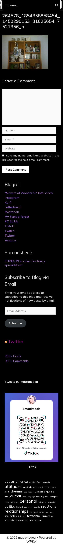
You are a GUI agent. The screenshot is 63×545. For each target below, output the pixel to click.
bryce (53, 487)
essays (30, 492)
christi (7, 492)
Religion (34, 511)
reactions (48, 506)
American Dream (35, 482)
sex (47, 512)
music (7, 502)
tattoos (22, 516)
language (31, 497)
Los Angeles (42, 496)
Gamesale (40, 491)
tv (52, 516)
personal (28, 501)
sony (51, 512)
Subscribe (15, 323)
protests (37, 507)
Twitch (9, 231)
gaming (50, 491)
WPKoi (31, 541)
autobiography (38, 487)
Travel (45, 516)
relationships (16, 511)
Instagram (12, 198)
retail (41, 511)
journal (15, 496)
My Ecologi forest (17, 216)
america (21, 481)
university (9, 520)
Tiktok (9, 226)
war (32, 520)
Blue (47, 487)
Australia (27, 487)
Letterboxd (12, 207)
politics (10, 506)
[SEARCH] (57, 5)
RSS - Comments (17, 361)
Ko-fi (8, 202)
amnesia (46, 482)
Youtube (10, 240)
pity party (42, 502)
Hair (6, 497)
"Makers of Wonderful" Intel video (29, 193)
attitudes (13, 486)
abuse (9, 481)
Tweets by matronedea (21, 381)
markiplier (53, 497)
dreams (16, 491)
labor (24, 497)
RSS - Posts (13, 356)
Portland (19, 507)
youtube (38, 520)
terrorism (33, 516)
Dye (25, 492)
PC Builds (11, 221)
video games (21, 520)
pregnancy (28, 507)
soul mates (11, 516)
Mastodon (12, 212)
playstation (52, 502)
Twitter (10, 235)
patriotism (14, 502)
